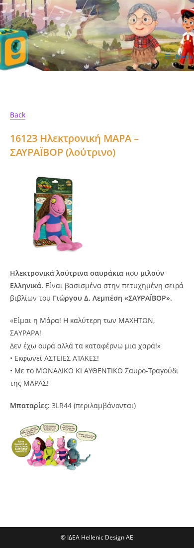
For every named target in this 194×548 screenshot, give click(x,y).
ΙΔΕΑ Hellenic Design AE (64, 60)
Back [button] (17, 114)
